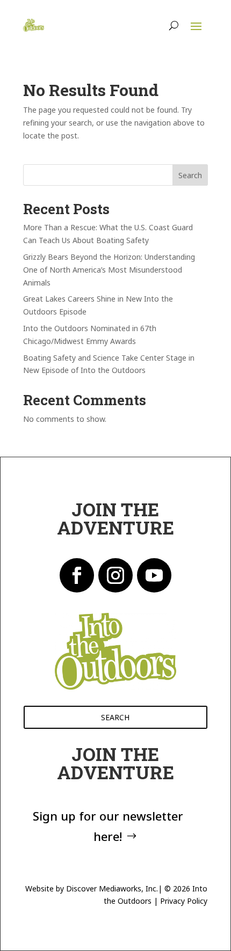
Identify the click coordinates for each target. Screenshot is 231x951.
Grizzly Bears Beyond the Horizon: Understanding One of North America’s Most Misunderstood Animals (109, 270)
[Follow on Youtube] (154, 575)
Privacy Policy (183, 901)
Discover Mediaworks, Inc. (112, 888)
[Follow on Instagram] (115, 575)
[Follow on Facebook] (77, 575)
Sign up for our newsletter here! (108, 826)
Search (190, 175)
